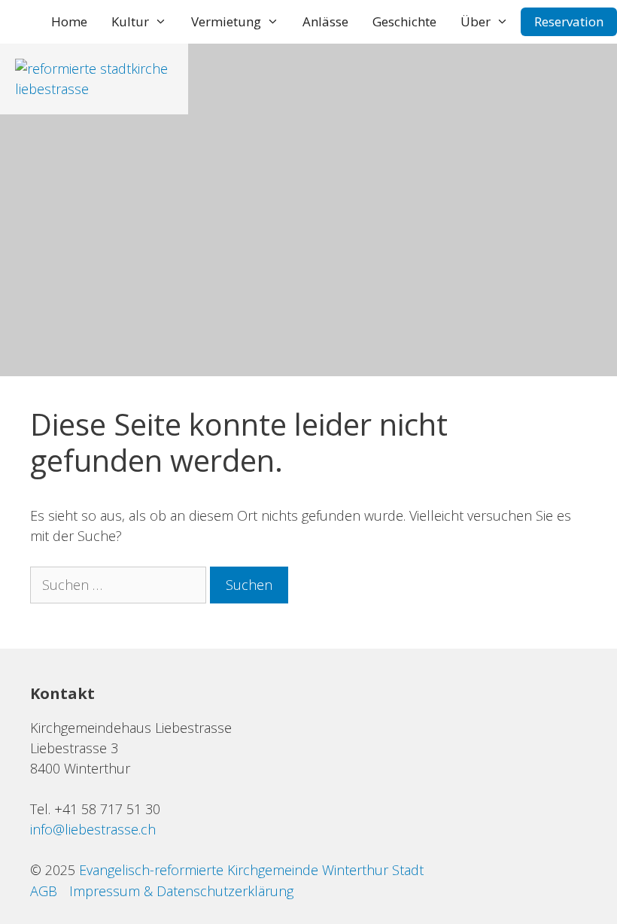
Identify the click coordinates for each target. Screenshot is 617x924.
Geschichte (404, 21)
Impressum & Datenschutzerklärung (181, 891)
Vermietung (226, 21)
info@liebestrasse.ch (93, 829)
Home (69, 21)
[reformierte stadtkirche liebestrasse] (94, 89)
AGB (43, 891)
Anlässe (325, 21)
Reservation (568, 21)
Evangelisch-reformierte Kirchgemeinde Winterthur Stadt (251, 870)
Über (475, 21)
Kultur (130, 21)
